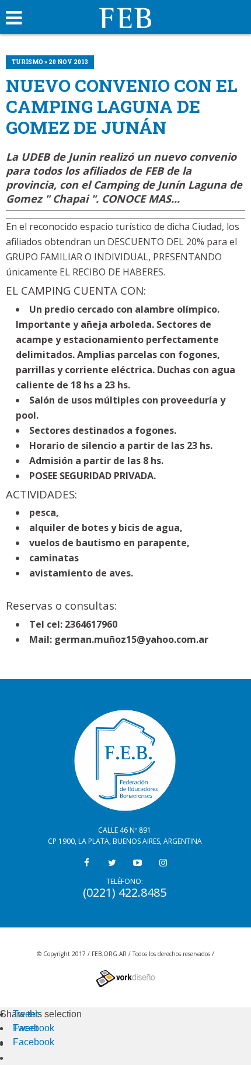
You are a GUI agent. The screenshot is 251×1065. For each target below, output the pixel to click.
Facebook (33, 1028)
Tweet (25, 1014)
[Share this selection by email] (19, 1044)
